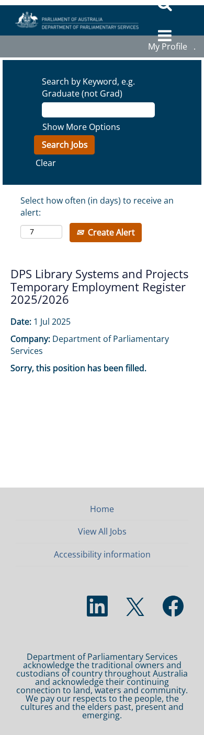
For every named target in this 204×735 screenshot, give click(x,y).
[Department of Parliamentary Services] (73, 20)
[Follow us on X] (135, 607)
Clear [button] (46, 163)
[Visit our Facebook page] (173, 606)
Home (102, 509)
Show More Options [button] (81, 127)
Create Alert (110, 232)
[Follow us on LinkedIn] (97, 606)
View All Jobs (102, 531)
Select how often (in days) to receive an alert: (97, 206)
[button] (165, 36)
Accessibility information (102, 554)
